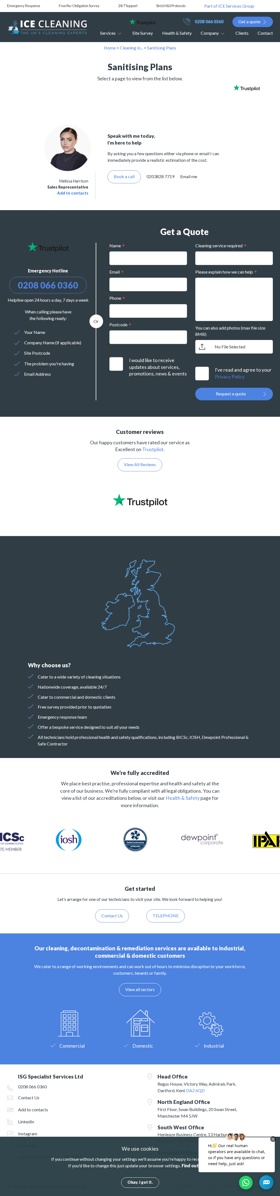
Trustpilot (153, 449)
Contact (265, 33)
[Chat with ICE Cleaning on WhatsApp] (246, 1182)
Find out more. (197, 1165)
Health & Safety (177, 33)
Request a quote (231, 393)
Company (210, 33)
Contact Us (28, 1097)
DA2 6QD (195, 1090)
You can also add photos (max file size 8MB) (230, 330)
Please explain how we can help (224, 271)
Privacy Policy (229, 377)
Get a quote (249, 21)
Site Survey (142, 33)
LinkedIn (26, 1121)
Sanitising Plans (161, 47)
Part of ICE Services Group (229, 5)
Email (114, 271)
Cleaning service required (219, 245)
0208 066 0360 (209, 21)
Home (110, 47)
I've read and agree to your (243, 373)
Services (108, 33)
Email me (188, 176)
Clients (242, 33)
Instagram (27, 1133)
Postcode (118, 324)
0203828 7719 (160, 176)
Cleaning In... (131, 47)
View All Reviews (140, 464)
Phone (115, 298)
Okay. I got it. (140, 1182)
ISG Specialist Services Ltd (47, 27)
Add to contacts (72, 193)
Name (115, 245)
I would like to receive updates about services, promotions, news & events (158, 367)
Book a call (124, 176)
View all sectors (140, 989)
